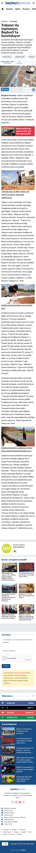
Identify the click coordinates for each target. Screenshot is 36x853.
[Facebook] (12, 802)
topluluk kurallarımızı (20, 673)
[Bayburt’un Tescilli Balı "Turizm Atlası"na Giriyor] (26, 588)
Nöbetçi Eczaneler (10, 808)
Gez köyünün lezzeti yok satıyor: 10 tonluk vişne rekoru (26, 575)
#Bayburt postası (19, 56)
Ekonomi (26, 9)
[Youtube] (20, 802)
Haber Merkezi (18, 547)
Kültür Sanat (7, 832)
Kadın (5, 834)
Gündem (9, 9)
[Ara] (34, 3)
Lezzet (12, 834)
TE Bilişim (23, 850)
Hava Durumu (8, 810)
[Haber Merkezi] (6, 548)
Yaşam (16, 832)
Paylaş (6, 89)
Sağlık (24, 832)
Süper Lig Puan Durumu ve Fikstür (14, 817)
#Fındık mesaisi (7, 56)
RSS (5, 844)
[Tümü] (33, 696)
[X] (16, 802)
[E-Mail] (14, 551)
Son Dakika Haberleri (11, 822)
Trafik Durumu (8, 815)
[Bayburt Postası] (17, 3)
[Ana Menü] (2, 3)
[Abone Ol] (33, 90)
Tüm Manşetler (9, 819)
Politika (14, 829)
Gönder (6, 666)
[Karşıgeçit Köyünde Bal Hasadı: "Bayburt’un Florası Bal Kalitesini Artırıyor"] (9, 588)
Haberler (4, 21)
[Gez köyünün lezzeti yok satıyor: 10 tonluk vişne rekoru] (26, 567)
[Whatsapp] (23, 802)
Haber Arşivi (8, 824)
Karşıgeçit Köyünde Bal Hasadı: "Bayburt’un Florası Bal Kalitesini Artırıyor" (9, 597)
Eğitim (17, 9)
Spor (30, 832)
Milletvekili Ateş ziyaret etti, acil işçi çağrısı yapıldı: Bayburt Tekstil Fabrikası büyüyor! (9, 577)
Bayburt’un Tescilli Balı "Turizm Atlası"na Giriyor (26, 595)
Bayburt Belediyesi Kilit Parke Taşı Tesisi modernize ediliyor (9, 616)
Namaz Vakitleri (9, 813)
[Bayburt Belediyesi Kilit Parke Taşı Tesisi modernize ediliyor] (9, 609)
